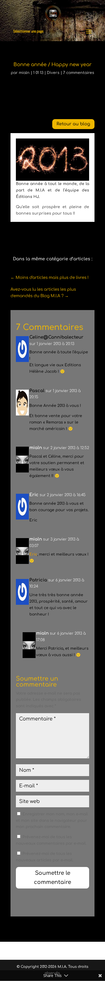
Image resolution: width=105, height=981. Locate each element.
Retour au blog (73, 124)
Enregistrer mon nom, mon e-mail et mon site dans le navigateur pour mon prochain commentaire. (52, 820)
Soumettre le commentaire (52, 877)
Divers (53, 73)
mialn (24, 73)
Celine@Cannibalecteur (56, 337)
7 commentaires (78, 73)
